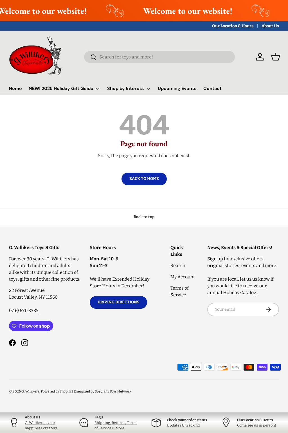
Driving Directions (118, 302)
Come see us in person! (256, 425)
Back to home (144, 178)
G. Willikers (30, 391)
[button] (275, 57)
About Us (270, 26)
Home (15, 88)
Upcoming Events (177, 88)
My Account (182, 276)
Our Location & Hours (232, 26)
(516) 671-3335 (24, 310)
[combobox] (159, 57)
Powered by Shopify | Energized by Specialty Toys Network (86, 391)
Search (177, 265)
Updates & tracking (183, 425)
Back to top (144, 217)
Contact (212, 88)
